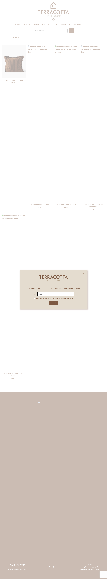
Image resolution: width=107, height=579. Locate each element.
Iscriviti (53, 303)
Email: (35, 294)
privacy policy (68, 298)
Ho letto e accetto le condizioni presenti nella (54, 298)
